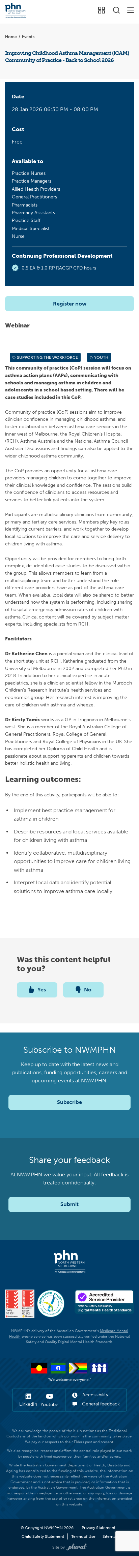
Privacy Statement (98, 1527)
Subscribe (69, 1102)
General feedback (100, 1404)
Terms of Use (83, 1536)
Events (28, 36)
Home (11, 36)
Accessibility (94, 1395)
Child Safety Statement (43, 1536)
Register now (69, 303)
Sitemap (110, 1536)
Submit (69, 1204)
